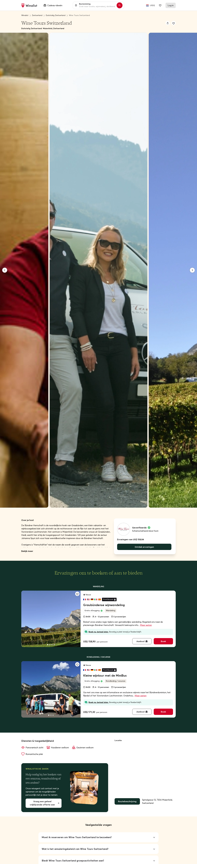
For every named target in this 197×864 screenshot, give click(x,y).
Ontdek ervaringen (144, 547)
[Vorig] (4, 270)
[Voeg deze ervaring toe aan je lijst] (77, 594)
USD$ (152, 5)
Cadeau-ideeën (54, 5)
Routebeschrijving (127, 801)
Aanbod (140, 641)
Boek (163, 641)
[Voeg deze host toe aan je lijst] (173, 23)
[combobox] (97, 5)
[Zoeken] (119, 5)
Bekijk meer (27, 551)
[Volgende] (192, 270)
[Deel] (168, 23)
